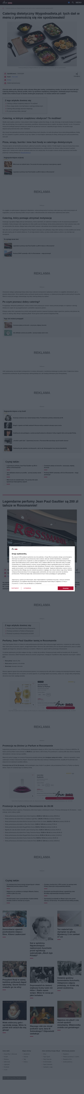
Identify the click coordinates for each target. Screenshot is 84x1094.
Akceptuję (65, 588)
